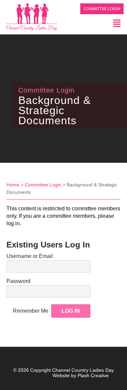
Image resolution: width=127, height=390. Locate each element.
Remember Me (30, 311)
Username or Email (29, 256)
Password (18, 281)
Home (12, 184)
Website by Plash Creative (80, 375)
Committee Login (43, 184)
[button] (95, 23)
